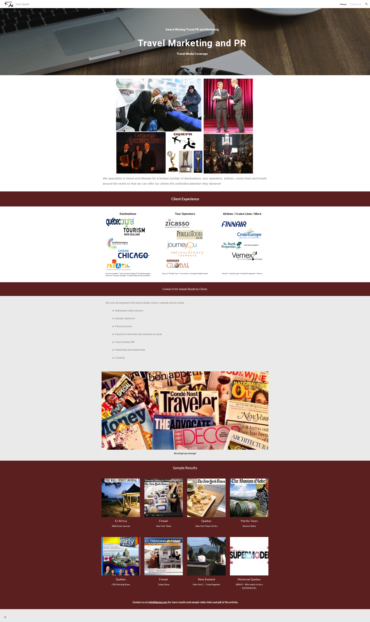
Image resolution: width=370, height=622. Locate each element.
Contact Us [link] (355, 4)
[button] (366, 4)
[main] (192, 29)
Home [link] (343, 4)
